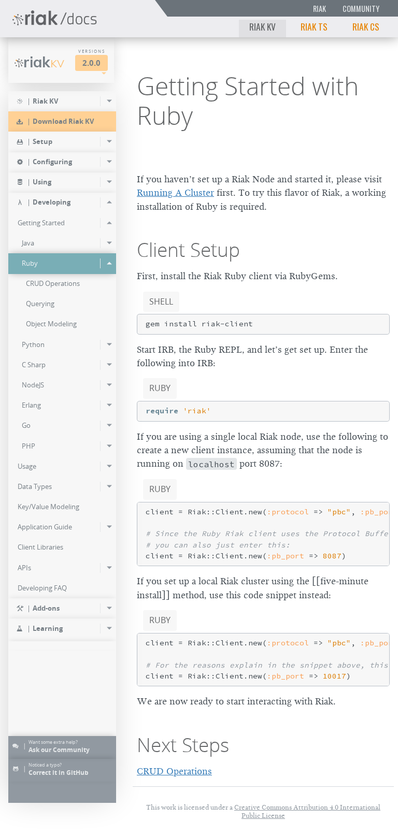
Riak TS (314, 26)
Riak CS (365, 26)
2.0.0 (91, 62)
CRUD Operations (174, 771)
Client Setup (188, 250)
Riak (319, 8)
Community (361, 8)
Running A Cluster (175, 193)
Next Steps (183, 745)
